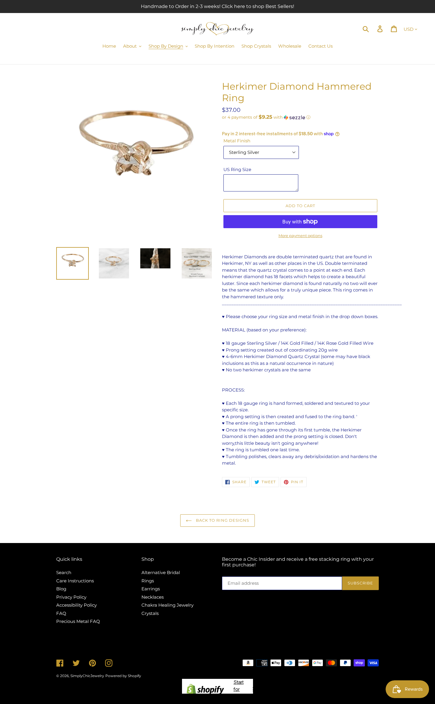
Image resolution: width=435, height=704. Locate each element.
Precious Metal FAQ (78, 621)
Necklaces (152, 597)
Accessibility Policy (76, 605)
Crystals (150, 613)
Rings (147, 581)
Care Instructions (75, 581)
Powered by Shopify (123, 676)
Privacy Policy (71, 597)
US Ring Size (237, 169)
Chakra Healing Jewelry (167, 605)
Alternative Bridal (160, 572)
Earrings (150, 589)
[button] (300, 117)
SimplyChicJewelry (87, 676)
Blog (61, 589)
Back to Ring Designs (222, 520)
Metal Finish (236, 141)
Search (63, 572)
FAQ (61, 613)
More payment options (300, 235)
